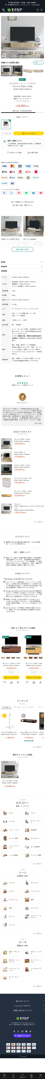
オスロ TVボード (22, 453)
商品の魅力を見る (22, 249)
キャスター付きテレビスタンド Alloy (10, 733)
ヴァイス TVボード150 (22, 440)
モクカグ (14, 10)
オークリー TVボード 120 (11, 664)
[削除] (17, 762)
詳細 (21, 145)
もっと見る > (38, 522)
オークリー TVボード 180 (22, 492)
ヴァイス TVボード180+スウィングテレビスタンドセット (29, 507)
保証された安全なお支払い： (10, 162)
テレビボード (26, 99)
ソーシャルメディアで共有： (10, 189)
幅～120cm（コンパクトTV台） (24, 707)
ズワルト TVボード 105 (22, 466)
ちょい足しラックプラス (29, 733)
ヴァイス (26, 101)
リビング (40, 707)
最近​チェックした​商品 (22, 754)
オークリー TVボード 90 (34, 664)
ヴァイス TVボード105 (10, 782)
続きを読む (38, 423)
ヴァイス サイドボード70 (23, 479)
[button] (29, 741)
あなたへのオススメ (22, 431)
